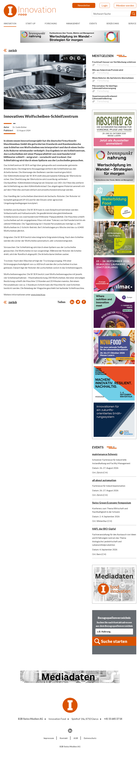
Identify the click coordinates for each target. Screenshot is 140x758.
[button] (72, 302)
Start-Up (30, 23)
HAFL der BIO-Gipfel (104, 528)
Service (132, 23)
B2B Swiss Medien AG (30, 718)
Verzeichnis (112, 23)
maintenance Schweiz (104, 454)
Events (93, 23)
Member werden (125, 5)
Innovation (10, 23)
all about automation (104, 480)
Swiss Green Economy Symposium (111, 502)
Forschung (51, 23)
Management (73, 23)
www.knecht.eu (38, 294)
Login (105, 5)
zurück (12, 50)
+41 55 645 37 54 (113, 718)
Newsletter (84, 5)
